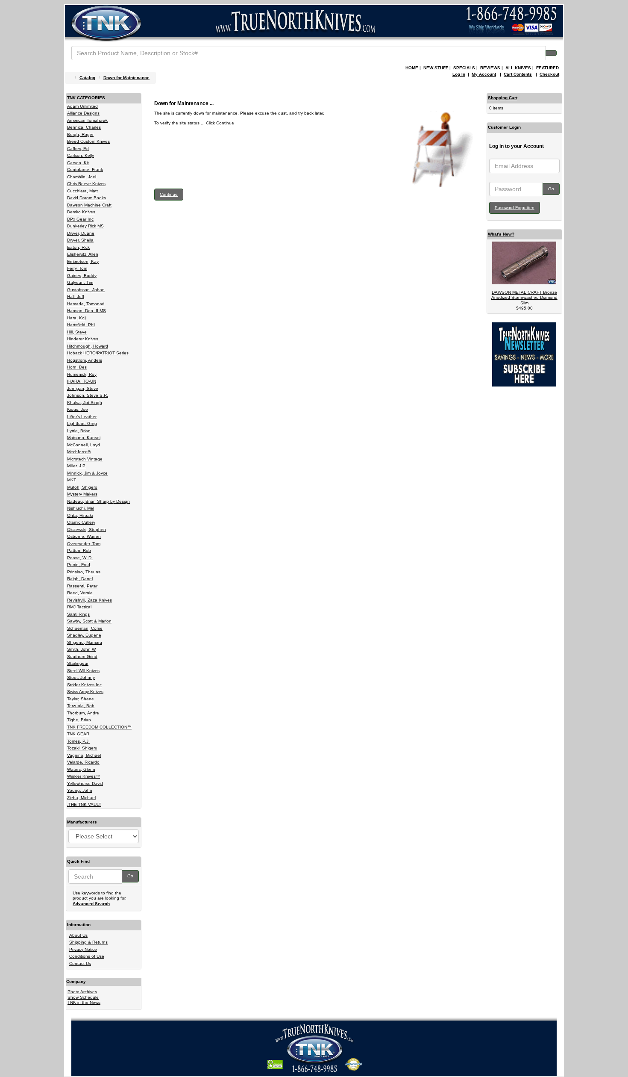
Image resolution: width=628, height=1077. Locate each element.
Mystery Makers (82, 494)
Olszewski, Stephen (86, 529)
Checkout (549, 74)
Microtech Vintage (85, 459)
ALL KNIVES (518, 67)
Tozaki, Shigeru (82, 748)
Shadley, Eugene (84, 635)
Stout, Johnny (81, 677)
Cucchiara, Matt (82, 191)
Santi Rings (78, 614)
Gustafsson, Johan (86, 289)
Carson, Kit (78, 162)
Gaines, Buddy (82, 275)
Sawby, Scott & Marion (89, 621)
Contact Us (80, 963)
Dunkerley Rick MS (85, 226)
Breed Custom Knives (88, 141)
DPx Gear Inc (80, 219)
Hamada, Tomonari (85, 303)
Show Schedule (83, 997)
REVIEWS (490, 67)
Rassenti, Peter (82, 586)
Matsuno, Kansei (83, 437)
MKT (71, 480)
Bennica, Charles (84, 127)
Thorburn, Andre (83, 713)
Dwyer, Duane (80, 233)
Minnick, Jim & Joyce (87, 473)
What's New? (501, 234)
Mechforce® (79, 451)
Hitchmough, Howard (87, 346)
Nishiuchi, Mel (80, 508)
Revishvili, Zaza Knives (89, 600)
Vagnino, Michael (84, 755)
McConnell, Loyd (83, 445)
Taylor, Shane (80, 698)
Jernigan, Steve (82, 388)
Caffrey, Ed (78, 148)
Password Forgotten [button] (514, 207)
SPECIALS (464, 67)
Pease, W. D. (80, 557)
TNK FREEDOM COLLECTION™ (99, 727)
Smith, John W (81, 649)
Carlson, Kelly (80, 155)
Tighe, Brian (79, 719)
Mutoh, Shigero (82, 487)
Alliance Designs (83, 113)
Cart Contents (518, 74)
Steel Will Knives (83, 670)
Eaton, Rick (78, 247)
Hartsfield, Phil (81, 324)
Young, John (79, 790)
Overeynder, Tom (83, 543)
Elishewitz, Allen (82, 254)
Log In (458, 74)
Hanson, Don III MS (86, 310)
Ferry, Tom (77, 268)
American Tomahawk (87, 120)
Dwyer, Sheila (80, 240)
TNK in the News (83, 1002)
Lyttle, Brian (79, 430)
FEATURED (547, 67)
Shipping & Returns (88, 942)
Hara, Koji (76, 318)
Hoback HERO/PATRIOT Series (98, 353)
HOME (411, 67)
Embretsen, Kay (83, 261)
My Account (484, 74)
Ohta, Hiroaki (80, 515)
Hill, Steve (77, 332)
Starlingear (77, 663)
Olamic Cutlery (81, 522)
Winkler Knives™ (83, 776)
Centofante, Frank (85, 169)
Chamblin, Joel (81, 176)
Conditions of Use (86, 956)
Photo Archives (82, 991)
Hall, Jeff (75, 296)
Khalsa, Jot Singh (84, 402)
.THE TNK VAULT (84, 804)
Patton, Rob (79, 550)
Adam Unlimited (82, 106)
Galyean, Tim (80, 282)
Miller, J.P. (76, 465)
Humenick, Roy (82, 374)
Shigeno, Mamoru (84, 642)
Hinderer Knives (82, 338)
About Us (78, 935)
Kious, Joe (77, 409)
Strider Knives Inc (84, 684)
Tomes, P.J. (78, 741)
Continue (169, 194)
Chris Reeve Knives (86, 183)
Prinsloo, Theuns (83, 571)
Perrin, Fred (78, 564)
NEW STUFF (435, 67)
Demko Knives (81, 211)
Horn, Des (77, 367)
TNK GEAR (78, 734)
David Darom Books (86, 197)
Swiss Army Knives (85, 691)
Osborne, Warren (84, 536)
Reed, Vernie (80, 592)
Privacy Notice (83, 949)
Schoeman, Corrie (85, 628)
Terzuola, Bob (80, 705)
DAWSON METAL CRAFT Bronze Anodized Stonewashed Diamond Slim (524, 297)
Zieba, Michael (81, 797)
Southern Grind (82, 656)
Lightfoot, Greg (82, 423)
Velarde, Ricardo (83, 762)
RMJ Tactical (79, 607)
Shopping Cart (502, 97)
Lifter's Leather (82, 416)
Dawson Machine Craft (89, 205)
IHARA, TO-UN (81, 381)
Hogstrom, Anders (84, 360)
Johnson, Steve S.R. (87, 395)
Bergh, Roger (80, 134)
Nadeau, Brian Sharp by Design (98, 501)
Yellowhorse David (85, 783)
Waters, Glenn (81, 769)
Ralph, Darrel (80, 578)
